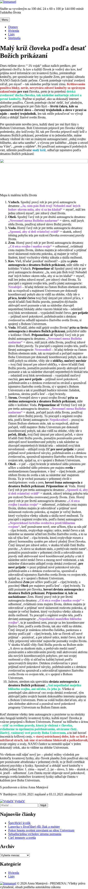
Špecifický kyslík (19, 823)
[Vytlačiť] (7, 801)
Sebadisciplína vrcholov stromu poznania (34, 834)
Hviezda (13, 30)
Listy (11, 34)
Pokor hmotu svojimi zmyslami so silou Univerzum (41, 830)
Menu (5, 19)
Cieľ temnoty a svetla (22, 837)
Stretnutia (14, 38)
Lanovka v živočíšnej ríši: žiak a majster (34, 826)
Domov (13, 27)
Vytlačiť (20, 801)
